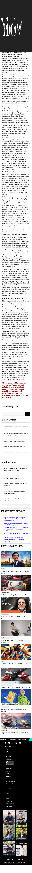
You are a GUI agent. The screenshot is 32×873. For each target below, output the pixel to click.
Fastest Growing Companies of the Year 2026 (9, 827)
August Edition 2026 (22, 810)
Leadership (8, 756)
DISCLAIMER (23, 862)
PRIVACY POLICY (16, 862)
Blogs (7, 751)
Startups (8, 754)
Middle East (9, 801)
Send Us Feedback (10, 781)
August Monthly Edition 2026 (9, 811)
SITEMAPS (18, 863)
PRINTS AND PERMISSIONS (9, 863)
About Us (8, 771)
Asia (7, 791)
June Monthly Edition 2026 (22, 842)
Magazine (8, 749)
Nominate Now (10, 759)
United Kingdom (10, 803)
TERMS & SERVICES (8, 862)
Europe (7, 798)
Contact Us (8, 776)
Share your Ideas (10, 784)
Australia (8, 796)
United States (9, 806)
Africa (7, 793)
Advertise (8, 773)
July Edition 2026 (22, 826)
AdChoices (8, 779)
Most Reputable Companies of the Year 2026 (9, 843)
